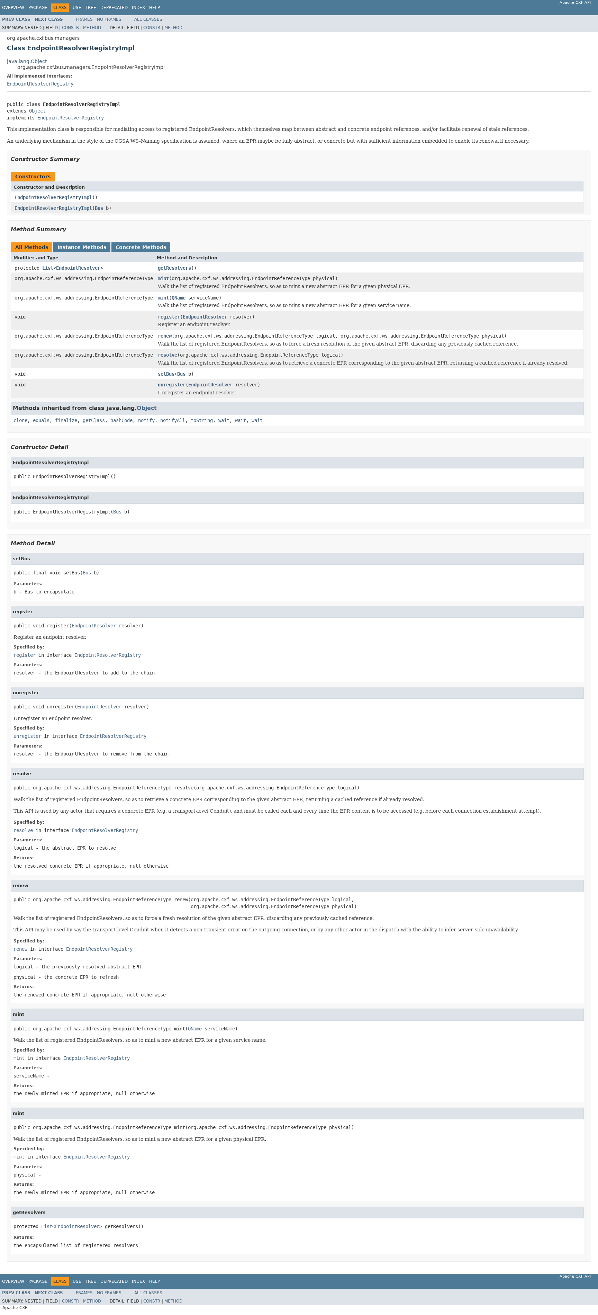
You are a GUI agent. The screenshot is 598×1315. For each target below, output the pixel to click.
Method (92, 27)
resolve (167, 355)
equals (41, 420)
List (47, 268)
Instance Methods (81, 247)
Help (154, 7)
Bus (99, 208)
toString (202, 420)
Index (138, 7)
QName (178, 298)
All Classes (148, 19)
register (169, 317)
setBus (166, 374)
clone (20, 420)
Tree (90, 7)
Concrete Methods (141, 247)
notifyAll (172, 420)
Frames (84, 19)
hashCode (121, 420)
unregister (171, 384)
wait (223, 420)
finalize (66, 420)
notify (146, 420)
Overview (13, 7)
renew (165, 336)
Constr (70, 27)
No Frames (109, 19)
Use (77, 7)
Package (37, 7)
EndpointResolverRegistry (40, 84)
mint (163, 278)
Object (37, 111)
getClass (94, 420)
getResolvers (174, 268)
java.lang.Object (27, 61)
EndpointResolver (78, 268)
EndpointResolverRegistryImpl (53, 197)
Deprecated (114, 7)
